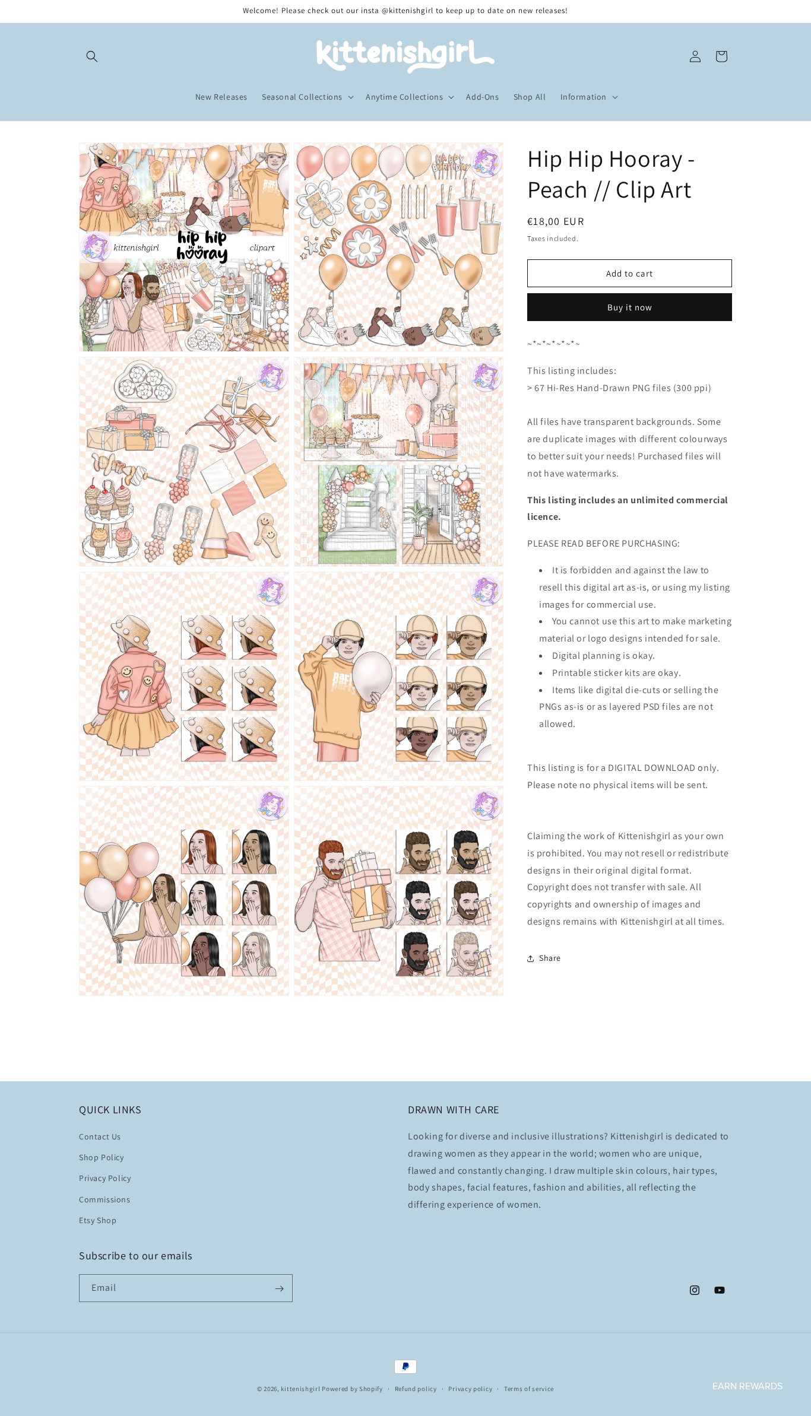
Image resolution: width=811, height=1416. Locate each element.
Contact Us (100, 1136)
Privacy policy (470, 1388)
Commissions (105, 1199)
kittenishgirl (300, 1389)
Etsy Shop (97, 1220)
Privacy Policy (105, 1178)
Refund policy (416, 1388)
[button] (92, 56)
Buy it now (629, 307)
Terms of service (529, 1388)
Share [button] (550, 958)
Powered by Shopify (352, 1389)
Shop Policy (101, 1157)
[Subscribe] (279, 1289)
